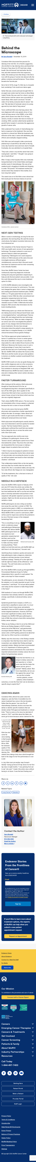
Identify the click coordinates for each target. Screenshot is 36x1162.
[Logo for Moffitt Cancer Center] (18, 979)
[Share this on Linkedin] (12, 783)
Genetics (16, 792)
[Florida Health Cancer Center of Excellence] (13, 1008)
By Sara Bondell (6, 57)
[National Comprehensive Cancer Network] (7, 1017)
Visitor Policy (5, 1138)
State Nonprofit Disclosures (10, 1127)
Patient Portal (18, 1088)
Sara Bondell (8, 834)
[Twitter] (9, 1073)
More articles (9, 844)
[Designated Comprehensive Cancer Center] (4, 1008)
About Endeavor (6, 956)
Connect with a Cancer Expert (18, 997)
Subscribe (7, 968)
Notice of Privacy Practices (10, 1134)
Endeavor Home (6, 953)
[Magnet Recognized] (23, 1008)
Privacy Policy (6, 1116)
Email (7, 879)
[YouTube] (21, 1073)
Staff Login (18, 1104)
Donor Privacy (6, 1131)
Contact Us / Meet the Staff (10, 959)
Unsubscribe (5, 1123)
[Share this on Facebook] (3, 783)
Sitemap (4, 1149)
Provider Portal (18, 1099)
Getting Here (18, 1083)
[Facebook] (3, 1073)
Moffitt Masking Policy (9, 1141)
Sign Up (18, 904)
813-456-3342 (9, 839)
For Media (4, 963)
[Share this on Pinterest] (16, 783)
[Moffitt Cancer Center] (10, 5)
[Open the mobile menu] (33, 5)
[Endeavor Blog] (24, 5)
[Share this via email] (25, 783)
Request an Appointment (18, 936)
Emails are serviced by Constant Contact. (18, 897)
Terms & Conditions (8, 1120)
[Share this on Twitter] (8, 783)
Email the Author (10, 841)
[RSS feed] (21, 783)
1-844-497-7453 (9, 1065)
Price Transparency (8, 1145)
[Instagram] (15, 1073)
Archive (6, 14)
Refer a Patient (18, 1094)
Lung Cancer (6, 792)
